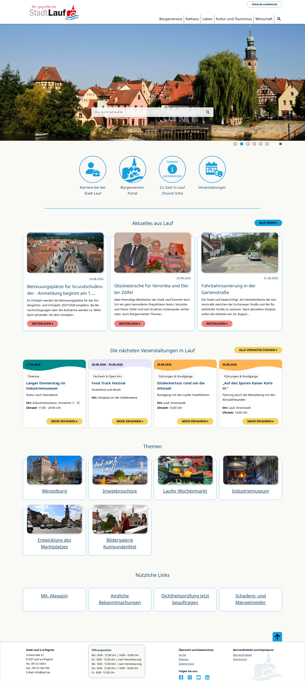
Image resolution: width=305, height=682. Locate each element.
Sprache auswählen (264, 4)
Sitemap (184, 659)
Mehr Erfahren (63, 421)
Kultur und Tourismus (234, 18)
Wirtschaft (263, 18)
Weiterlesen (41, 323)
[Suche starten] (208, 112)
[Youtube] (198, 677)
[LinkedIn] (207, 677)
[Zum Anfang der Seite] (277, 636)
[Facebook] (181, 677)
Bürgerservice (170, 18)
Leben (207, 18)
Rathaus (192, 18)
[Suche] (279, 19)
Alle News (267, 223)
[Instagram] (189, 677)
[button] (280, 143)
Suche (182, 655)
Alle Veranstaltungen (257, 350)
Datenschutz (186, 663)
